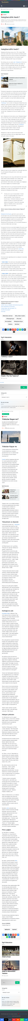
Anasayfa (4, 9)
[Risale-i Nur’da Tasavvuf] (14, 367)
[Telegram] (22, 330)
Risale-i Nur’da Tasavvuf (9, 376)
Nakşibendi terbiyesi (6, 214)
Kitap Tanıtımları (9, 9)
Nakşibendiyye (19, 321)
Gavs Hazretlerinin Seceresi (8, 306)
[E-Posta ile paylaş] (25, 330)
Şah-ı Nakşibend (17, 62)
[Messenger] (18, 330)
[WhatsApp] (20, 330)
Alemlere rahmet (8, 315)
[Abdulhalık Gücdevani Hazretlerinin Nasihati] (4, 79)
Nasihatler (9, 1016)
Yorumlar (2, 382)
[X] (6, 330)
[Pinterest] (13, 330)
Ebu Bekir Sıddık (20, 315)
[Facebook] (3, 330)
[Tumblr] (10, 330)
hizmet (19, 318)
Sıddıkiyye (3, 103)
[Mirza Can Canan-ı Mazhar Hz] (4, 85)
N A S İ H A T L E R (22, 1014)
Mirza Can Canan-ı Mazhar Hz (16, 83)
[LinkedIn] (8, 330)
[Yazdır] (14, 332)
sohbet (17, 324)
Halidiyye (21, 124)
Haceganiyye (10, 318)
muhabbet (8, 321)
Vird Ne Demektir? (5, 309)
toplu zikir (21, 248)
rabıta (10, 324)
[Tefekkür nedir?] (14, 348)
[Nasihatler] (5, 2)
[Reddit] (15, 330)
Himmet (3, 311)
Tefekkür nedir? (7, 357)
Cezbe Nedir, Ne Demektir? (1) (8, 308)
